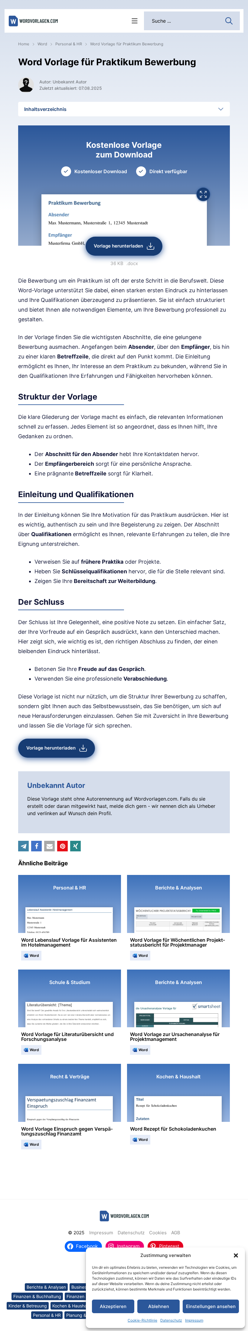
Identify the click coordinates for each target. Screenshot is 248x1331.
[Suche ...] (229, 20)
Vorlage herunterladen (118, 246)
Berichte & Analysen (46, 1287)
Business (80, 1287)
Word (42, 44)
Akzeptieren (113, 1306)
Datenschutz (171, 1320)
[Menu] (134, 21)
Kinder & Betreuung (27, 1305)
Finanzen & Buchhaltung (37, 1296)
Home (23, 44)
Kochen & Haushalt (70, 1305)
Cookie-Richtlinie (142, 1320)
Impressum (194, 1320)
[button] (236, 1255)
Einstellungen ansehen (211, 1306)
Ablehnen (158, 1306)
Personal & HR (68, 44)
